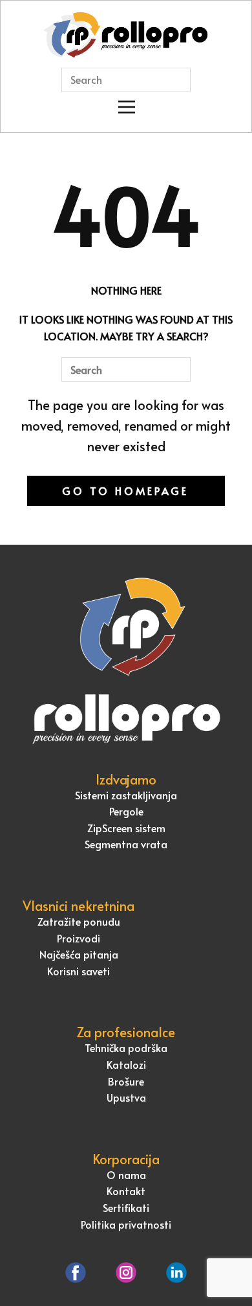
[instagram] (126, 1272)
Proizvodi (78, 938)
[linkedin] (176, 1272)
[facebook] (75, 1272)
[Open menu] (126, 107)
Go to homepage (125, 490)
